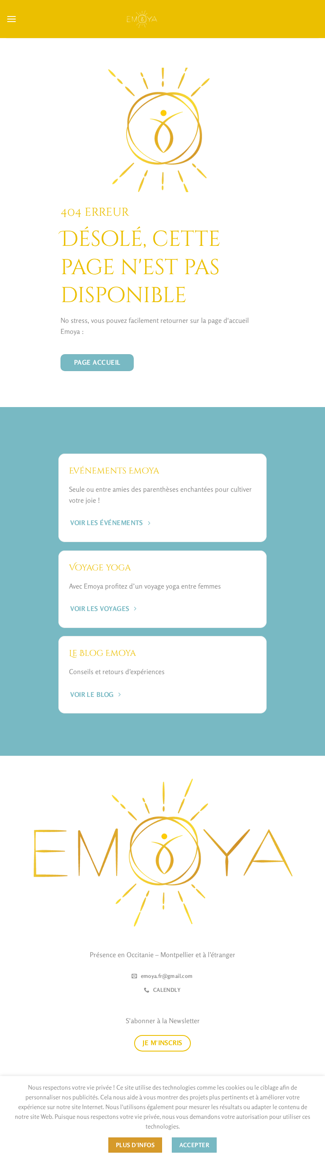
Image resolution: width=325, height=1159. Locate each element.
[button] (11, 18)
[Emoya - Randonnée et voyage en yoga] (142, 18)
